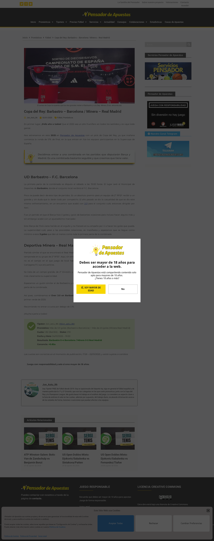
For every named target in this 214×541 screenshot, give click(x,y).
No (123, 289)
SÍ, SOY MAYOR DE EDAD (91, 289)
